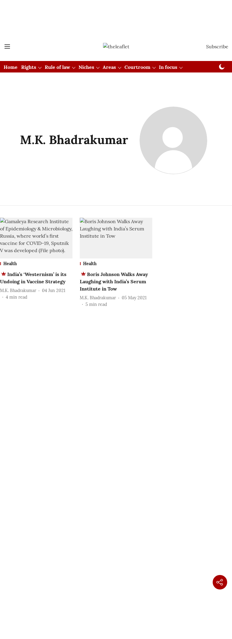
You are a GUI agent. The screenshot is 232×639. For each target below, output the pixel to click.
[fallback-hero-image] (36, 238)
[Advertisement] (116, 10)
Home (11, 67)
